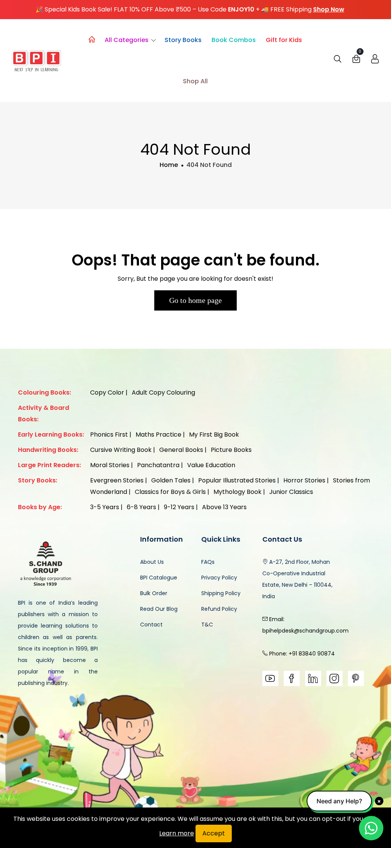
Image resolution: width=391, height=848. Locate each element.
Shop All (195, 81)
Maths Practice (158, 434)
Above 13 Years (224, 507)
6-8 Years (141, 507)
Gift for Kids (284, 40)
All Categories (127, 40)
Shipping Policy (221, 593)
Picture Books (231, 449)
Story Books (183, 40)
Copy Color (107, 392)
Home (169, 164)
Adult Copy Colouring (163, 392)
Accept (213, 833)
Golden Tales (171, 480)
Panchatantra (158, 465)
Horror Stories (304, 480)
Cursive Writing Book (121, 449)
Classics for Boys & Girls (170, 491)
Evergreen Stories (117, 480)
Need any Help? (339, 801)
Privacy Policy (219, 577)
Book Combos (234, 40)
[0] (356, 60)
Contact (151, 624)
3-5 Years (104, 507)
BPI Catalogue (158, 577)
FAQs (208, 562)
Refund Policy (219, 609)
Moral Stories (109, 465)
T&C (207, 624)
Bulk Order (153, 593)
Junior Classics (291, 491)
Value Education (211, 465)
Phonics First (109, 434)
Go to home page (195, 300)
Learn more (176, 833)
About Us (152, 562)
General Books (181, 449)
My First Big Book (214, 434)
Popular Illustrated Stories (237, 480)
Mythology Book (237, 491)
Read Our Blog (159, 609)
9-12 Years (179, 507)
